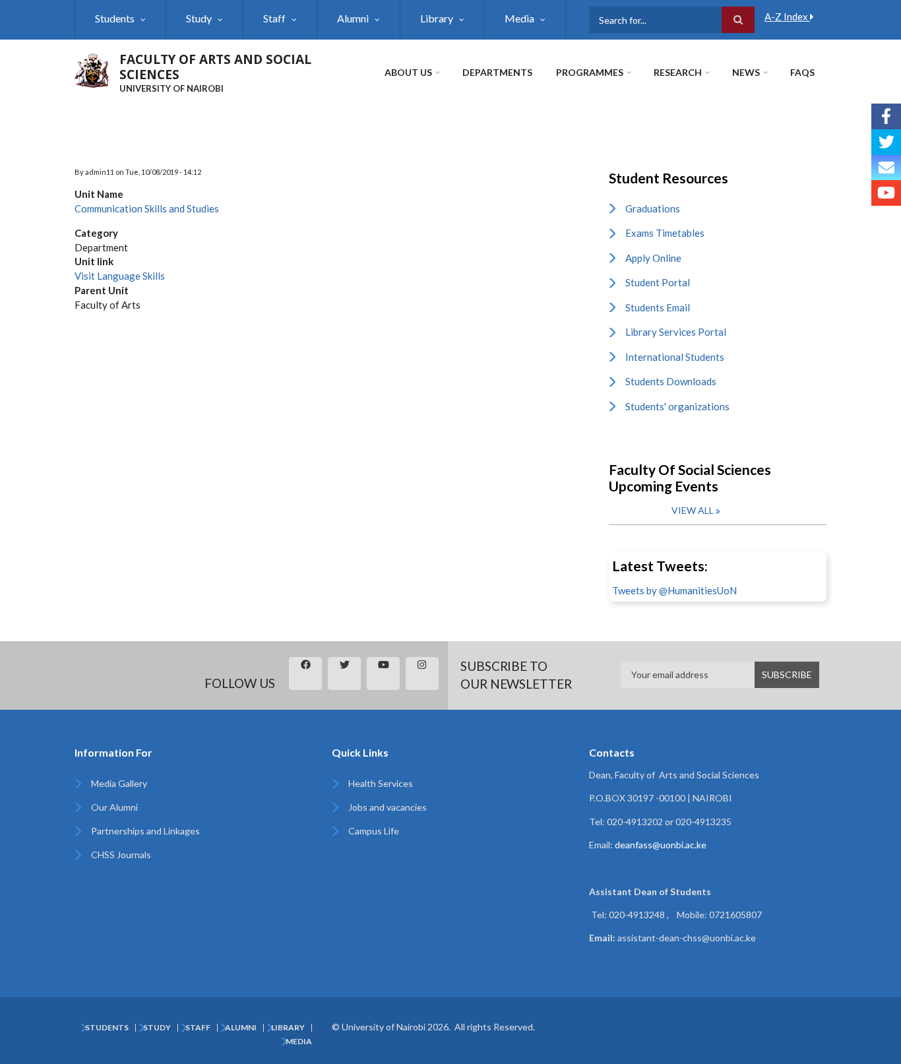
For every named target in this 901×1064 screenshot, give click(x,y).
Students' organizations (677, 406)
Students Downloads (670, 381)
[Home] (92, 69)
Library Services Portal (675, 332)
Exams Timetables (664, 233)
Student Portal (657, 282)
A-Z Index (787, 16)
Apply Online (653, 258)
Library (436, 18)
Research (678, 72)
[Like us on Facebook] (886, 116)
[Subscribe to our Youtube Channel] (886, 193)
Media (519, 18)
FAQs (802, 72)
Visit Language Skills (120, 276)
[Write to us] (886, 168)
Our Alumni (114, 807)
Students (115, 18)
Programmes (589, 72)
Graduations (652, 208)
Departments (497, 72)
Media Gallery (119, 783)
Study (199, 18)
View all (692, 510)
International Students (674, 357)
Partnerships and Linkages (145, 830)
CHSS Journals (121, 854)
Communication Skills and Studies (147, 208)
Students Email (657, 307)
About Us (408, 72)
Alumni (353, 18)
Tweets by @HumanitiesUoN (674, 590)
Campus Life (373, 830)
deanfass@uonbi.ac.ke (660, 844)
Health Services (380, 783)
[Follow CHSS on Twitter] (886, 142)
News (746, 72)
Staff (274, 18)
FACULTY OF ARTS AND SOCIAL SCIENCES (215, 67)
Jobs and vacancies (387, 807)
